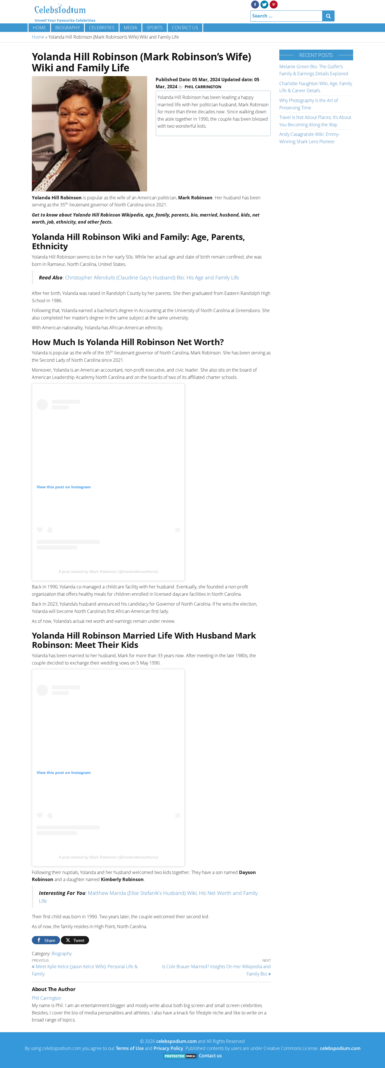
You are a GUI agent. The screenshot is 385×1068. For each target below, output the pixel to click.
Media (130, 28)
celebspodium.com (176, 1041)
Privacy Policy (168, 1048)
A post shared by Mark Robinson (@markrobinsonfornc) (108, 571)
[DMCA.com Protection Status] (180, 1055)
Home (39, 28)
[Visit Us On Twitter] (264, 4)
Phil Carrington (203, 86)
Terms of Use (130, 1048)
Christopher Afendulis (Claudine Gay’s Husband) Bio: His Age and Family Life (152, 277)
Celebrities (101, 28)
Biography (67, 28)
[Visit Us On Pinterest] (273, 4)
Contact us (185, 28)
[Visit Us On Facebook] (255, 4)
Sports (155, 28)
